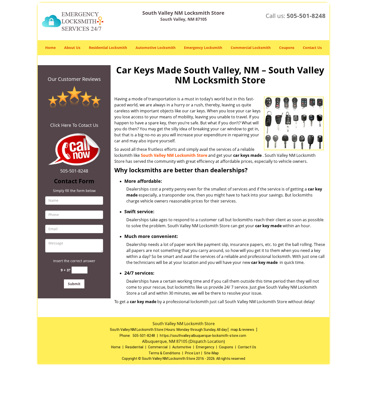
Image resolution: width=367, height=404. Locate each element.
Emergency (205, 347)
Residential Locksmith (108, 47)
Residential (134, 347)
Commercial (158, 347)
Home (50, 47)
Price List (192, 353)
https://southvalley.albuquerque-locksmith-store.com (203, 336)
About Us (72, 47)
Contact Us (312, 47)
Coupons (286, 47)
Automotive (181, 347)
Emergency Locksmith (203, 47)
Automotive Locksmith (156, 47)
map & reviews (243, 330)
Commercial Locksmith (251, 47)
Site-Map (211, 353)
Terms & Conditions (164, 353)
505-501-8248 (306, 15)
